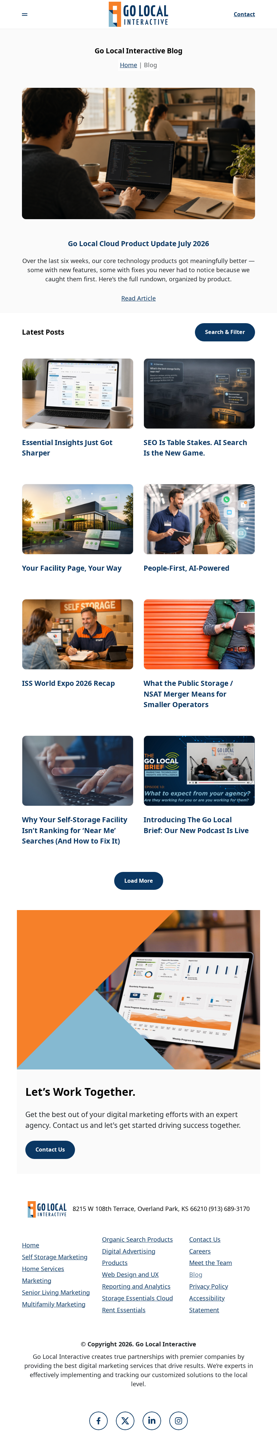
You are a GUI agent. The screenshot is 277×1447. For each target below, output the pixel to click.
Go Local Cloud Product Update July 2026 (138, 243)
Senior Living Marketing (56, 1292)
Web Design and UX (130, 1274)
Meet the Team (210, 1263)
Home (128, 65)
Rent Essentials (124, 1310)
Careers (200, 1251)
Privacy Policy (208, 1286)
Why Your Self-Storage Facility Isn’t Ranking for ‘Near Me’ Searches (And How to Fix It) (74, 830)
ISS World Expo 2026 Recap (68, 683)
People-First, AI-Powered (186, 568)
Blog (195, 1274)
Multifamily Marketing (53, 1304)
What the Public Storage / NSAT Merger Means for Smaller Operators (188, 693)
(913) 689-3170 (229, 1209)
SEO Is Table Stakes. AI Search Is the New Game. (195, 448)
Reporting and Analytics (136, 1286)
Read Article (138, 298)
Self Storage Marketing (54, 1257)
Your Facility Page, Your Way (72, 568)
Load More (138, 880)
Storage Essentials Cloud (137, 1298)
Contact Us (50, 1149)
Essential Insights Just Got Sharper (67, 448)
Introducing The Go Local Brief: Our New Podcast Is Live (196, 825)
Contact (244, 14)
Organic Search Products (137, 1239)
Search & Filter (225, 332)
